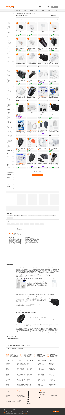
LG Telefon (7, 380)
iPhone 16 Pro (29, 385)
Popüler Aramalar (51, 364)
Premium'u (11, 7)
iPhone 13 (28, 364)
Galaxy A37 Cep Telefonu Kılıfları (20, 368)
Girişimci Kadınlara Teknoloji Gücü (21, 396)
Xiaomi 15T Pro (40, 378)
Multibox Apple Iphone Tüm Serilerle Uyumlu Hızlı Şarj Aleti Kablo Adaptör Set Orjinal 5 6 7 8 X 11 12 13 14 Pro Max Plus (20, 97)
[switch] (13, 13)
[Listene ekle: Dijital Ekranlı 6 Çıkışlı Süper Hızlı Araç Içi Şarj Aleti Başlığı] (58, 87)
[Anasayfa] (16, 13)
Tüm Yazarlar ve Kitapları (52, 363)
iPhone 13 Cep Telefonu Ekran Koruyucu (21, 385)
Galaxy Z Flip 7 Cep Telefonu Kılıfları (21, 379)
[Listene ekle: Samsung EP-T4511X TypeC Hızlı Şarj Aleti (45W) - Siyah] (58, 103)
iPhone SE (28, 375)
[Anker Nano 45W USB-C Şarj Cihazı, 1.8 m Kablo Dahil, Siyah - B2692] (43, 158)
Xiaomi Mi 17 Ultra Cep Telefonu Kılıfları (21, 375)
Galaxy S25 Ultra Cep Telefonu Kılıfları (21, 374)
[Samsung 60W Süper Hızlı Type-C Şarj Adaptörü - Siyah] (21, 108)
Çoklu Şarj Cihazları (10, 135)
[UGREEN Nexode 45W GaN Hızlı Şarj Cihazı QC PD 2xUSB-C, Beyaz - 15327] (54, 58)
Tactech (9, 31)
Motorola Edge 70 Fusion (52, 375)
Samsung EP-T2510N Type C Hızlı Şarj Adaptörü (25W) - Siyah (43, 63)
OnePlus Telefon (8, 373)
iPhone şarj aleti (56, 269)
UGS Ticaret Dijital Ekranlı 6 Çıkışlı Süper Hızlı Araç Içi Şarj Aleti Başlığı (53, 97)
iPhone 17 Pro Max (29, 368)
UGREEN (9, 23)
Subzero (9, 33)
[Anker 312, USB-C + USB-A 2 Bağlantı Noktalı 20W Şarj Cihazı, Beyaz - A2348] (21, 58)
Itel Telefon (7, 385)
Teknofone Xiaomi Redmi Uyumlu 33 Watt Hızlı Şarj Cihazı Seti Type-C (31, 132)
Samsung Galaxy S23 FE (41, 374)
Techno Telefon (8, 374)
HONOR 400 (39, 370)
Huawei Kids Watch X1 (51, 368)
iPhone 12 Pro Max (29, 374)
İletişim (7, 402)
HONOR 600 (39, 363)
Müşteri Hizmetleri (8, 395)
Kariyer (7, 396)
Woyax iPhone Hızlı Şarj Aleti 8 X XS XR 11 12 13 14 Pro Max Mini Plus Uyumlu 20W (42, 148)
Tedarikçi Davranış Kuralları (20, 395)
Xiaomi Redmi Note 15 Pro (41, 364)
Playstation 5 (50, 374)
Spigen (9, 22)
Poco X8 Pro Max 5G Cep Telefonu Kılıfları (22, 378)
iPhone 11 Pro (29, 384)
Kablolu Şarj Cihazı (10, 140)
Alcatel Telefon (8, 378)
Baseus (9, 27)
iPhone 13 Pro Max (29, 380)
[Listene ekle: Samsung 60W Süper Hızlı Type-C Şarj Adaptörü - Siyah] (24, 103)
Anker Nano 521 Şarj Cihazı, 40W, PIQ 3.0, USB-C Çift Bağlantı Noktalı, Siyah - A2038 (31, 63)
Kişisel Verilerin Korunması (9, 397)
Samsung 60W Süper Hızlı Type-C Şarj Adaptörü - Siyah (20, 114)
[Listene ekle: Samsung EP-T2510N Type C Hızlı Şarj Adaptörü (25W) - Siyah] (47, 53)
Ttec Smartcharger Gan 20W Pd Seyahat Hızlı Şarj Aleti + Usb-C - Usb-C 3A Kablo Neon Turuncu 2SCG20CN (31, 148)
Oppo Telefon (7, 369)
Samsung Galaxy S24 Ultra (41, 375)
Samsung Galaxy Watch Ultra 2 (52, 384)
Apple (8, 28)
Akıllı (8, 145)
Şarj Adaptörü (9, 142)
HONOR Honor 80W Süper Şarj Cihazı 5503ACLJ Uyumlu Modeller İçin (42, 80)
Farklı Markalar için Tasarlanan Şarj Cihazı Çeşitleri (10, 267)
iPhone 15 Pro (29, 373)
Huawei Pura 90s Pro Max (52, 369)
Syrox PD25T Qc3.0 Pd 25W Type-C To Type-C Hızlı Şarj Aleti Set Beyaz (53, 148)
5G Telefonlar (50, 378)
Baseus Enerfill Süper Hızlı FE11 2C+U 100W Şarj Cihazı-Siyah (42, 131)
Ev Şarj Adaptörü (10, 132)
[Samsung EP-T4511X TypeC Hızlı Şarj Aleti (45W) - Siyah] (54, 108)
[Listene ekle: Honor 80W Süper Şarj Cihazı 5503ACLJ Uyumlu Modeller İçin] (47, 70)
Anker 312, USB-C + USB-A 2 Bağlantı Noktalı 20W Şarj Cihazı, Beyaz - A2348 (20, 63)
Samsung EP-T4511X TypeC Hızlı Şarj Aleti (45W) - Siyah (53, 113)
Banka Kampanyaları (19, 400)
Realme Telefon (8, 370)
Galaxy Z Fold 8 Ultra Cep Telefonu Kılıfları (22, 384)
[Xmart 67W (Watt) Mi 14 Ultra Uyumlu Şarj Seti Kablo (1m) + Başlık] (54, 74)
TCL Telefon (7, 384)
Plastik (8, 147)
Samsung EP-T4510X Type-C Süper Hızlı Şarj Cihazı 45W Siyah (42, 113)
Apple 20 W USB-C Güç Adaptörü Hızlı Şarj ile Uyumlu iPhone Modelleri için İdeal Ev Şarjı (43, 32)
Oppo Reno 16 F (51, 379)
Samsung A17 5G (40, 384)
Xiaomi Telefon (7, 364)
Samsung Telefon (8, 363)
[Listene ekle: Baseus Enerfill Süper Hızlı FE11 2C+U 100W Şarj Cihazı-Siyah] (47, 121)
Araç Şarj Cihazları (10, 136)
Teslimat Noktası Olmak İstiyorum (20, 397)
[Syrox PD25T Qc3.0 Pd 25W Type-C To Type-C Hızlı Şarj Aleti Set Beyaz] (54, 142)
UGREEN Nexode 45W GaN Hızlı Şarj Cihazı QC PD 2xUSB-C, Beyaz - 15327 (53, 63)
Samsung (9, 26)
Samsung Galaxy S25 (40, 373)
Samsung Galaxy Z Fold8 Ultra (41, 380)
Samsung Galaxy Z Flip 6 (41, 369)
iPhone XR (28, 379)
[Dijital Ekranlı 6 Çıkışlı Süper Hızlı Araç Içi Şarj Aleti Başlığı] (54, 91)
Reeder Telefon (8, 379)
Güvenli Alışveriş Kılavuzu (9, 400)
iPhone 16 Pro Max (29, 370)
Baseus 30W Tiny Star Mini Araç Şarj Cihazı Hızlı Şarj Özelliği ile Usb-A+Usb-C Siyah (31, 97)
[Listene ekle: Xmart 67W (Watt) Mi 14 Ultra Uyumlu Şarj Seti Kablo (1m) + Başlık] (58, 70)
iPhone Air (28, 378)
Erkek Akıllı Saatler (19, 370)
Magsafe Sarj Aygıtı (10, 141)
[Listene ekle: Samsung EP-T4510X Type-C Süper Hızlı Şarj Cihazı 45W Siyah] (47, 103)
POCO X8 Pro (39, 368)
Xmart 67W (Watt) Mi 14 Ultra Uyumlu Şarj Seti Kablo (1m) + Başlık (53, 81)
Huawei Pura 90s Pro (51, 370)
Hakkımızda (7, 391)
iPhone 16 (28, 363)
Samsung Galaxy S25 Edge (41, 379)
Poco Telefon (7, 368)
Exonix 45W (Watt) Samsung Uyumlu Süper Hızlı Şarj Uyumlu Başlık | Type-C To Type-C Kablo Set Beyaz (20, 132)
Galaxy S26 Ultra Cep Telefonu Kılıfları (21, 364)
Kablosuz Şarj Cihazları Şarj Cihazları (21, 363)
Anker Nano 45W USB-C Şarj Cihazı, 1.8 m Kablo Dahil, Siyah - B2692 (42, 164)
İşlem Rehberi (18, 401)
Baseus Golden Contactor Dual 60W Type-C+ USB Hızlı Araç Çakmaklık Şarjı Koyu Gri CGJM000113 (42, 48)
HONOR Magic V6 (51, 385)
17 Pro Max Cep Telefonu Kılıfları (20, 373)
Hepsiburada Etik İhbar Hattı (54, 400)
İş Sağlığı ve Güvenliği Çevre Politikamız (10, 401)
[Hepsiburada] (10, 6)
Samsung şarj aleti (32, 271)
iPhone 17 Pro (29, 369)
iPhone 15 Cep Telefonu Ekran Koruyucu (21, 380)
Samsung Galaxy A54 (40, 385)
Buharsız (9, 146)
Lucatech (9, 32)
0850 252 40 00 (54, 397)
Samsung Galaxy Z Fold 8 (52, 380)
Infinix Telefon (7, 375)
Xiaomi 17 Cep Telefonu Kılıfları (20, 369)
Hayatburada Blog (19, 391)
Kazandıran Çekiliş (51, 373)
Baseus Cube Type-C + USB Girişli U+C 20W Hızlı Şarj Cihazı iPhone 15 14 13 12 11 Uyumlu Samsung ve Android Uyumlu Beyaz (31, 113)
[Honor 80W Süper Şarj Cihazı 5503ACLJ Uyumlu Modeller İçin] (43, 74)
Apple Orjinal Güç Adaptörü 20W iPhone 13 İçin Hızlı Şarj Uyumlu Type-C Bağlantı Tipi (53, 131)
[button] (21, 35)
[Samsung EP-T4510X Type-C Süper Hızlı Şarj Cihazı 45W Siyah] (43, 108)
